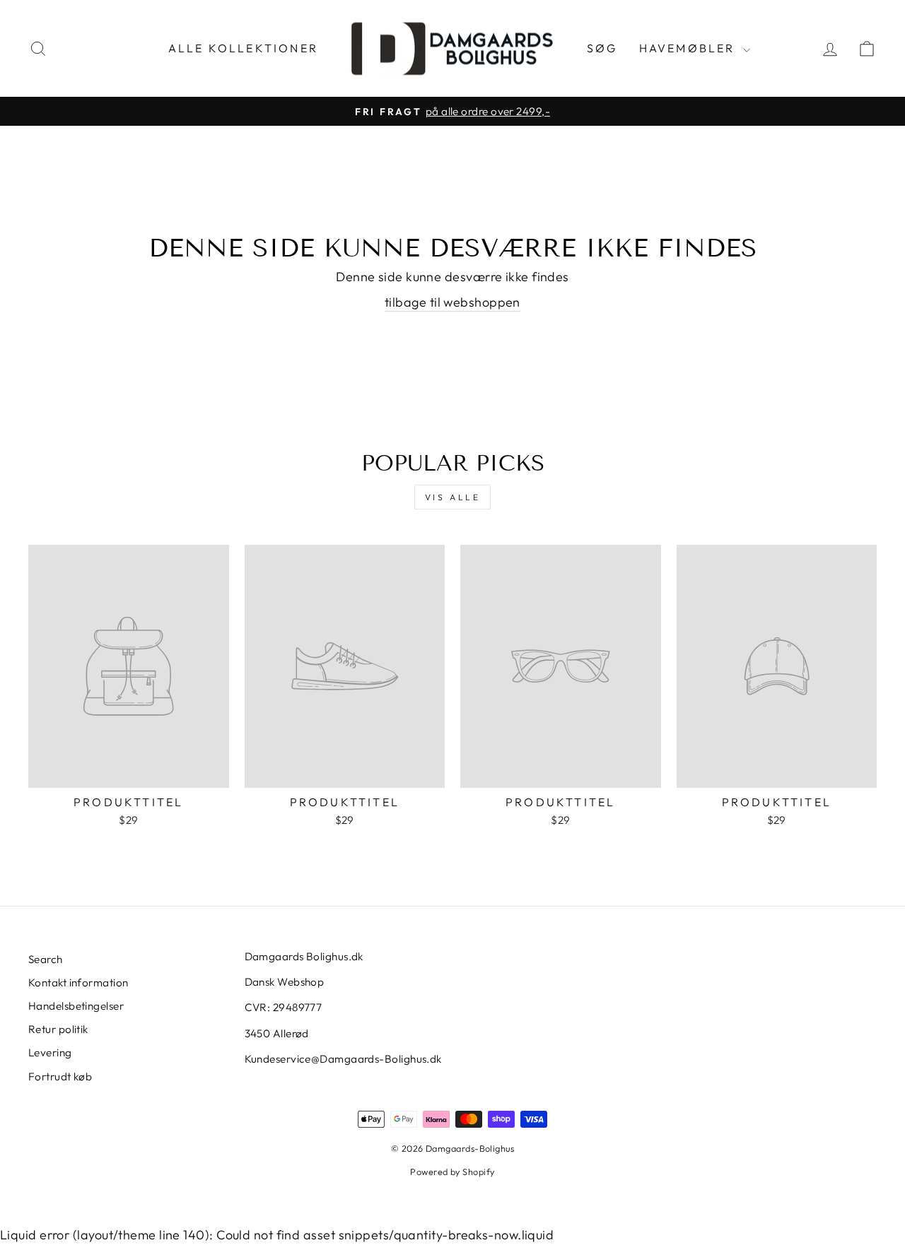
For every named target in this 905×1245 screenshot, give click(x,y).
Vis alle (453, 497)
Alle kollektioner (243, 48)
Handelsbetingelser (76, 1006)
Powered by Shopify (452, 1171)
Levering (50, 1052)
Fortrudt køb (60, 1076)
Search (45, 959)
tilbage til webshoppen (452, 302)
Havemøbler (689, 48)
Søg (602, 48)
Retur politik (58, 1029)
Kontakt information (78, 982)
